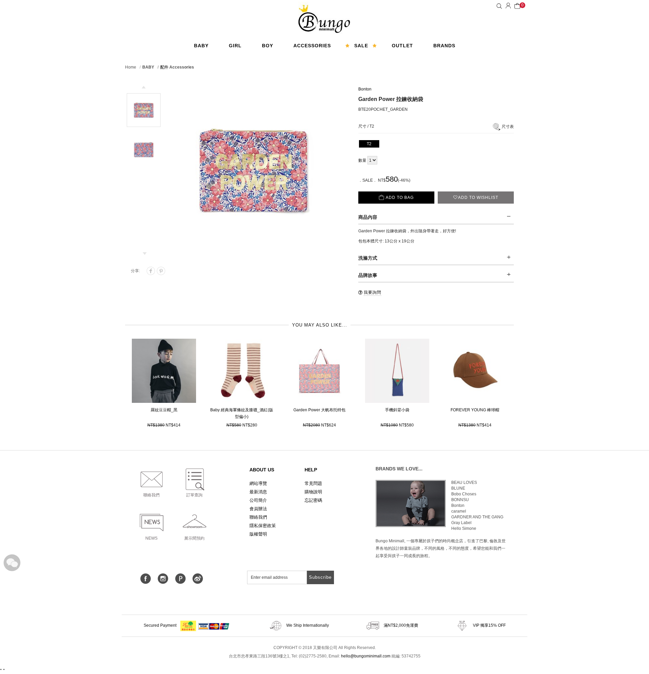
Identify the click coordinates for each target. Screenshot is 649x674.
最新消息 (258, 491)
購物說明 (313, 491)
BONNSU (460, 499)
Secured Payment (160, 625)
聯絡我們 (258, 517)
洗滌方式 (367, 258)
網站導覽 (258, 483)
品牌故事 (367, 275)
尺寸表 (508, 126)
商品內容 (367, 217)
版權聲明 (258, 534)
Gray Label (461, 522)
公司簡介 (258, 500)
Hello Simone (463, 528)
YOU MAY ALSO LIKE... (319, 325)
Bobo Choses (463, 494)
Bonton (364, 89)
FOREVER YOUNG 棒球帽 (475, 410)
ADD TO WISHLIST (478, 197)
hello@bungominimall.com (365, 656)
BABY (148, 67)
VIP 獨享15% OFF (489, 625)
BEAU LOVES (464, 482)
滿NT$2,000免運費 (400, 625)
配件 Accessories (177, 67)
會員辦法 (258, 508)
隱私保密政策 (262, 525)
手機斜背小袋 (397, 410)
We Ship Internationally (307, 625)
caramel (458, 511)
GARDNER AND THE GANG (477, 517)
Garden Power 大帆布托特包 (319, 410)
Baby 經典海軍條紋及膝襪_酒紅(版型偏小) (241, 413)
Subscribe (320, 577)
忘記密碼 (313, 500)
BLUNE (458, 488)
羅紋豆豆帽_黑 (164, 410)
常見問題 (313, 483)
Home (130, 67)
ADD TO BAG (400, 197)
